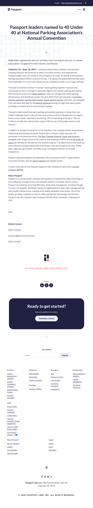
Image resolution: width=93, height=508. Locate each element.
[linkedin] (48, 477)
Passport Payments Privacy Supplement (13, 421)
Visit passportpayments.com (71, 3)
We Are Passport (13, 443)
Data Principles (12, 453)
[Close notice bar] (85, 3)
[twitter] (51, 477)
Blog (52, 374)
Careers (10, 447)
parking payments (43, 103)
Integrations (55, 389)
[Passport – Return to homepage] (15, 9)
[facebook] (42, 477)
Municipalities (34, 374)
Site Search (46, 349)
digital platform (38, 94)
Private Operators (35, 380)
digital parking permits (53, 100)
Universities (33, 377)
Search (65, 355)
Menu (80, 9)
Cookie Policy (12, 415)
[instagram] (45, 477)
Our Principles (12, 450)
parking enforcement (34, 100)
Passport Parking (35, 389)
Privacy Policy (12, 406)
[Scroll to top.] (46, 336)
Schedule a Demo (46, 318)
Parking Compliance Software (11, 384)
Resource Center (57, 377)
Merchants (52, 450)
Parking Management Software (12, 376)
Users (51, 447)
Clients (51, 443)
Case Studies (55, 380)
